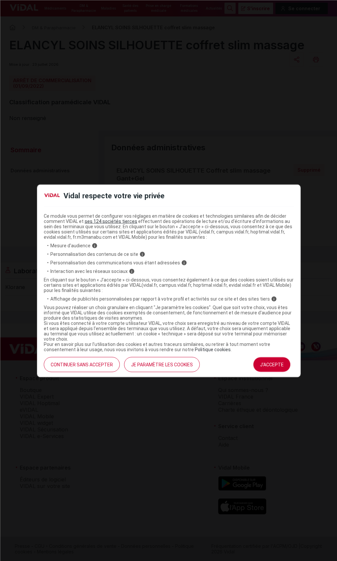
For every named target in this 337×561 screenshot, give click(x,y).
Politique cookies (213, 349)
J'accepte (272, 364)
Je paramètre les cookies (162, 364)
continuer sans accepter (82, 364)
